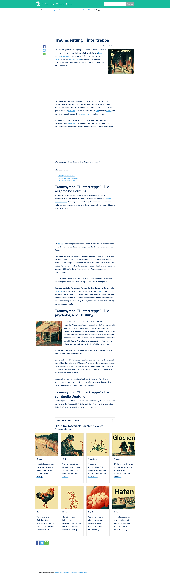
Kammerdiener (64, 56)
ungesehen (85, 114)
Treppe (60, 244)
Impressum (58, 572)
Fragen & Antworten (57, 4)
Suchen (130, 4)
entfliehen (100, 291)
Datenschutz (65, 572)
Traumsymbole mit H (83, 10)
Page (100, 53)
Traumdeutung (50, 10)
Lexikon (45, 4)
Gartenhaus (72, 123)
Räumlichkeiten (75, 59)
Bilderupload (73, 572)
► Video (69, 4)
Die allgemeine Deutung (66, 176)
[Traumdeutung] (38, 3)
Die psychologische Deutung (68, 178)
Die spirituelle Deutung (66, 180)
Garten (108, 111)
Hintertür (71, 111)
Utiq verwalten (82, 572)
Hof (97, 111)
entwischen (59, 291)
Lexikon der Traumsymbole (65, 10)
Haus (57, 59)
